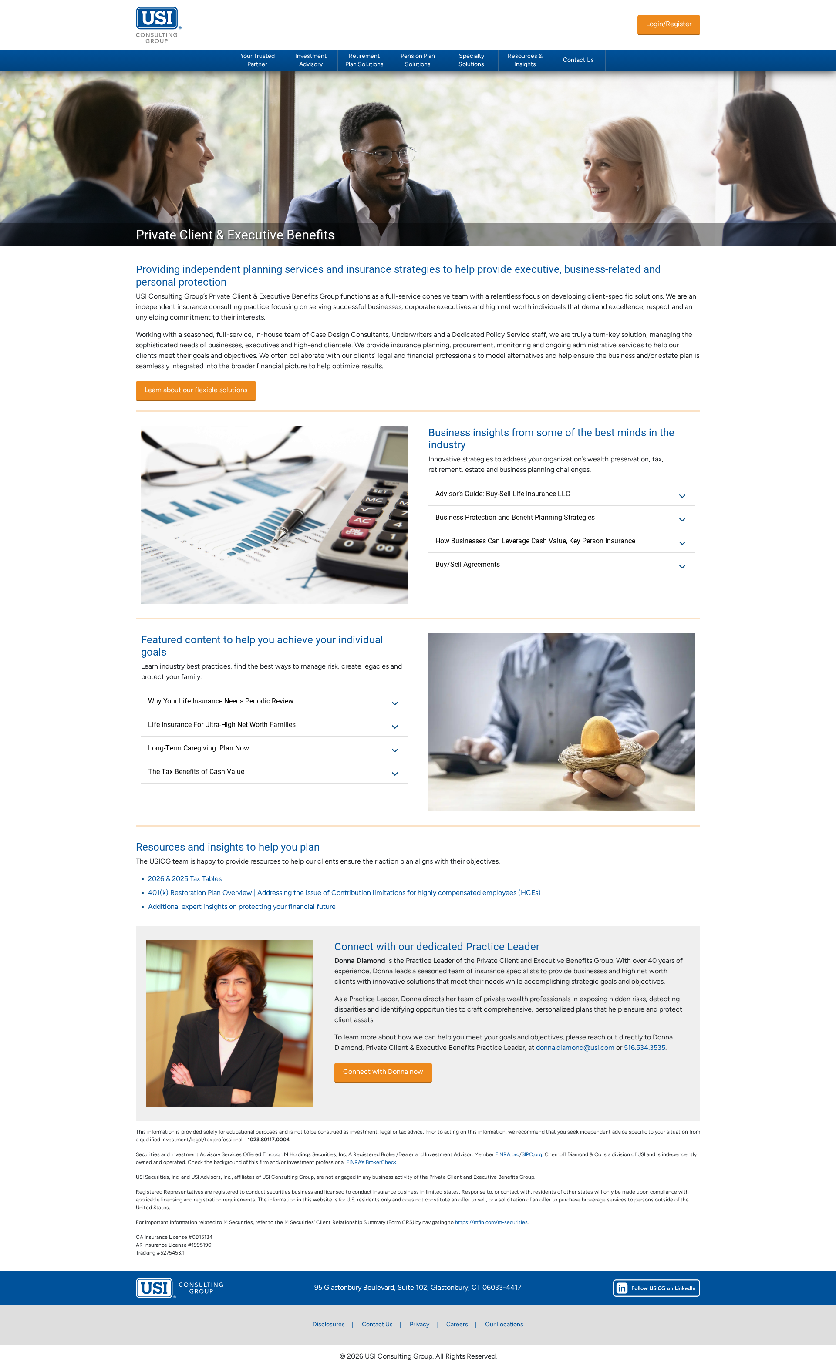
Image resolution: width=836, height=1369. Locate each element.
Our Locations (504, 1325)
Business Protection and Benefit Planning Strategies (515, 516)
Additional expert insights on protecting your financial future (242, 907)
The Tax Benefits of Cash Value (196, 771)
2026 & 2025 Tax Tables (185, 879)
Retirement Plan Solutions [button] (364, 60)
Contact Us (578, 60)
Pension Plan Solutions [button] (418, 60)
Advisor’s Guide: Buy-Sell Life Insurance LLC (502, 493)
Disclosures (329, 1325)
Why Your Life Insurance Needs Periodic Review (220, 700)
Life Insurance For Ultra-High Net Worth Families (222, 724)
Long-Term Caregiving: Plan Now (198, 747)
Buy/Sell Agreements (467, 563)
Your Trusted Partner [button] (257, 60)
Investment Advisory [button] (311, 60)
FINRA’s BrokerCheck (371, 1162)
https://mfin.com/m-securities (491, 1222)
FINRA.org (507, 1154)
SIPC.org (532, 1154)
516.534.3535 (644, 1048)
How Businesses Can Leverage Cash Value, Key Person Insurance (535, 540)
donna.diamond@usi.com (575, 1048)
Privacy (419, 1325)
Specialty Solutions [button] (471, 60)
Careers (457, 1325)
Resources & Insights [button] (525, 60)
